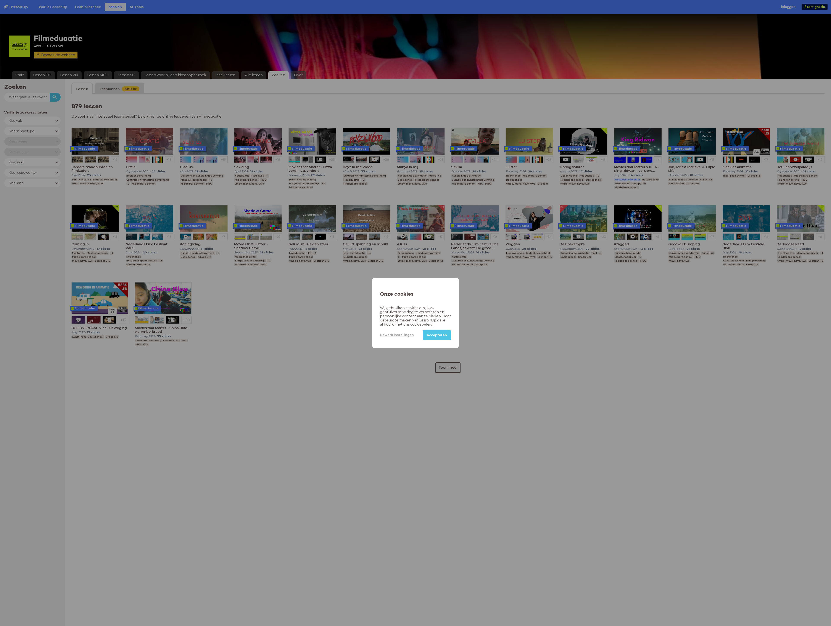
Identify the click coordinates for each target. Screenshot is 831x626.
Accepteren (437, 335)
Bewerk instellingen (397, 335)
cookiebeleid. (421, 324)
